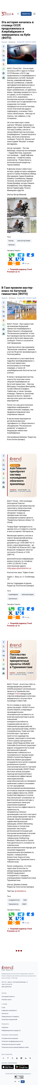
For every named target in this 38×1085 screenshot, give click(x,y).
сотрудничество (14, 900)
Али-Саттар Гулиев (23, 240)
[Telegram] (21, 1058)
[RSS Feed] (30, 1058)
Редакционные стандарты (10, 1016)
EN (15, 1081)
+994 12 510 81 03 (7, 984)
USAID (24, 904)
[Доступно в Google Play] (22, 1067)
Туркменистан (13, 904)
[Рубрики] (34, 14)
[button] (3, 46)
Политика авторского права (11, 1044)
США (25, 900)
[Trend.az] (8, 14)
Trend (17, 694)
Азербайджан (13, 594)
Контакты (5, 1013)
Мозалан (12, 245)
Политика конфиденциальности (12, 1041)
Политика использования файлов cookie (15, 1047)
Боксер (11, 240)
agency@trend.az (7, 986)
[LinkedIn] (26, 1058)
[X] (12, 1058)
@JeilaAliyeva (20, 891)
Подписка (5, 1027)
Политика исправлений (9, 1019)
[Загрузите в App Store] (8, 1067)
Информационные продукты (11, 1030)
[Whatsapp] (3, 1058)
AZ (19, 1081)
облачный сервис (28, 594)
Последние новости (8, 996)
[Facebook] (8, 1058)
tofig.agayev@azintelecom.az (19, 568)
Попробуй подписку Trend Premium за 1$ (19, 270)
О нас (3, 1007)
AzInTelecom (13, 598)
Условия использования (10, 1038)
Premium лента (6, 999)
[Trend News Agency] (7, 968)
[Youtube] (17, 1058)
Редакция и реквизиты (9, 1010)
